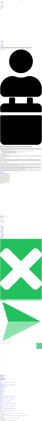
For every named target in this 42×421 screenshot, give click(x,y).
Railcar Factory (2, 391)
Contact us (2, 42)
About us (2, 41)
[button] (21, 4)
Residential (1, 385)
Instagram (2, 228)
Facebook (2, 227)
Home (2, 1)
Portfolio (2, 2)
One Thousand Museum (3, 386)
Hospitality (1, 390)
